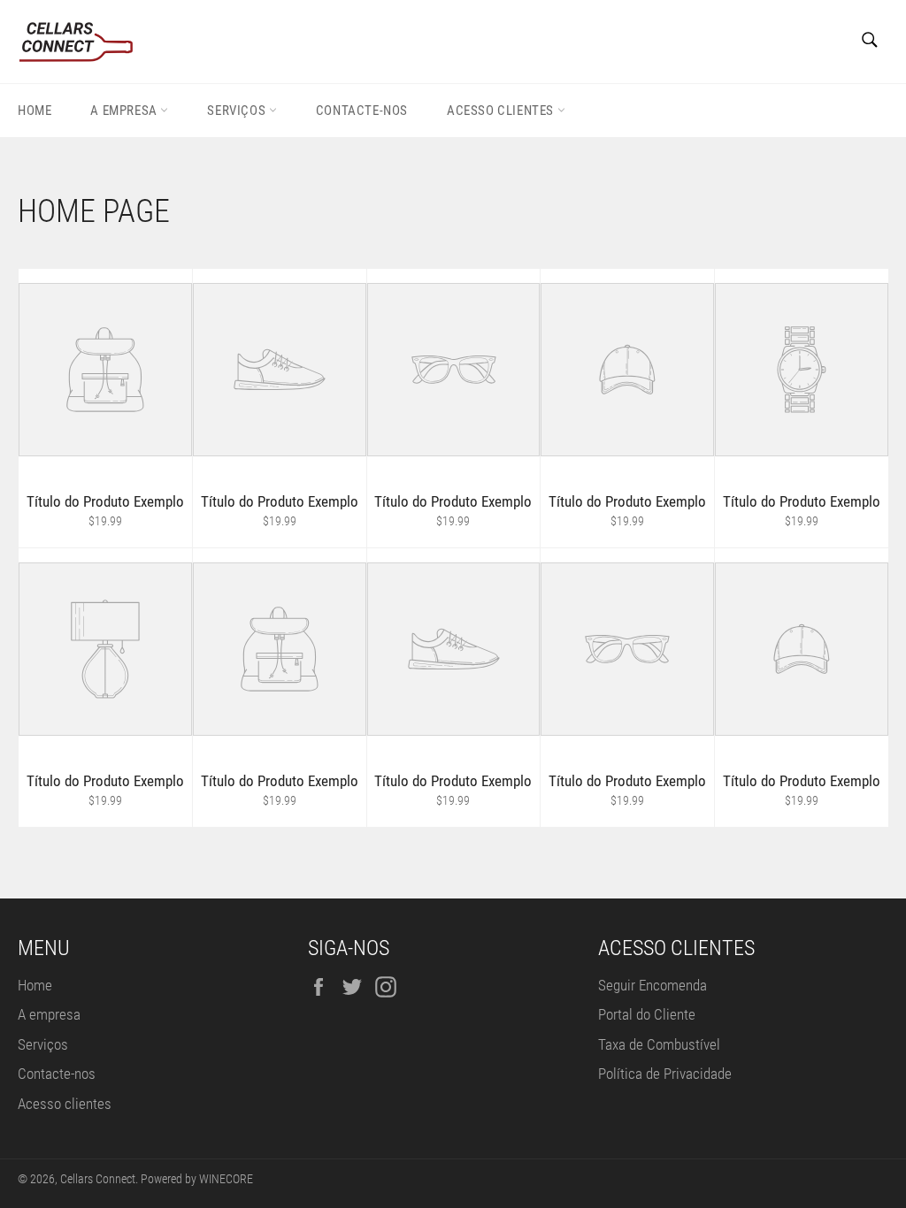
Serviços (237, 111)
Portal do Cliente (646, 1014)
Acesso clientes (502, 111)
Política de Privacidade (665, 1073)
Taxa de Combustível (659, 1044)
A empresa (125, 111)
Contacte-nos (362, 111)
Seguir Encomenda (652, 985)
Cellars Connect (97, 1179)
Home (34, 111)
